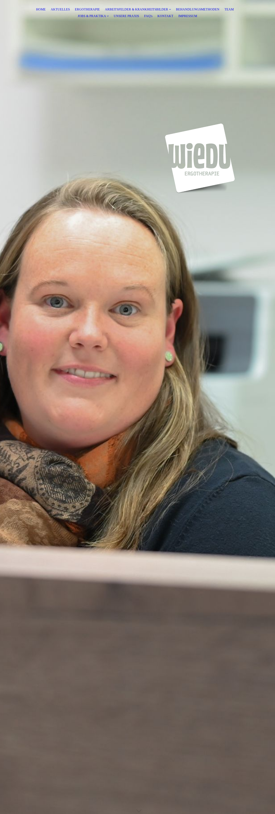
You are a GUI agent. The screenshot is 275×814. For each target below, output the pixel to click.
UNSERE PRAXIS (126, 16)
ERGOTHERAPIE (87, 9)
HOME (41, 9)
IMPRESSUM (187, 16)
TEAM (229, 9)
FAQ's (148, 16)
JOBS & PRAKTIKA (92, 16)
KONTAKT (165, 16)
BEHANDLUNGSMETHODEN (197, 9)
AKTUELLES (60, 9)
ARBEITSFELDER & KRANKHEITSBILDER (136, 9)
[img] (137, 407)
